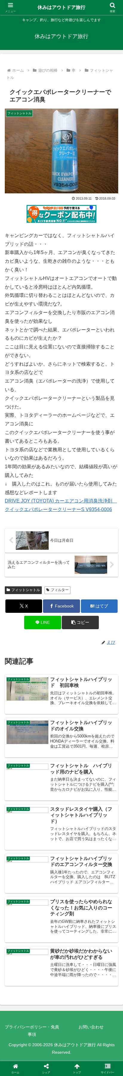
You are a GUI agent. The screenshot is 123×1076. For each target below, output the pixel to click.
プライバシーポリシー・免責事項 (32, 1031)
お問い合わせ (91, 1027)
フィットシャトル (25, 590)
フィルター (60, 590)
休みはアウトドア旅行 (61, 7)
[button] (80, 622)
